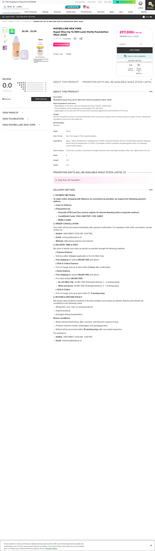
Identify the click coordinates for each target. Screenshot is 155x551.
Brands (144, 12)
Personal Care (86, 12)
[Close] (151, 545)
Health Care (70, 12)
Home (130, 12)
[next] (151, 79)
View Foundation (13, 119)
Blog (100, 2)
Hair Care (100, 12)
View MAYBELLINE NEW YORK (19, 125)
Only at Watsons (31, 12)
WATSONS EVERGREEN (11, 13)
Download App (80, 2)
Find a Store (92, 2)
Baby (112, 12)
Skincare (57, 12)
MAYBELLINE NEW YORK (67, 28)
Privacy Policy (51, 548)
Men (121, 12)
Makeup (45, 12)
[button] (150, 5)
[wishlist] (75, 38)
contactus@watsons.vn (72, 237)
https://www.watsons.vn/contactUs (78, 241)
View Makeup (10, 112)
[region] (77, 545)
